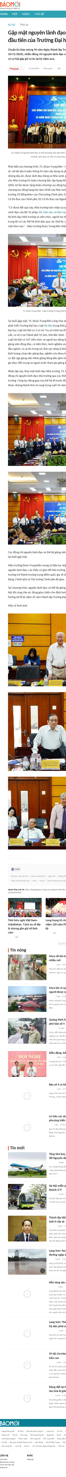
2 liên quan (47, 69)
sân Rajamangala (9, 1439)
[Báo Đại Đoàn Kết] (52, 1226)
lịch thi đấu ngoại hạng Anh (44, 1446)
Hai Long (24, 1435)
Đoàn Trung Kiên (38, 876)
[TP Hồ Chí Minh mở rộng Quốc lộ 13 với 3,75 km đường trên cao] (27, 1365)
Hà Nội (48, 325)
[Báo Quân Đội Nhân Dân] (53, 1028)
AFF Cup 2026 (48, 1439)
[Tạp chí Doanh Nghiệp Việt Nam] (52, 1363)
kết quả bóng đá (37, 1435)
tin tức (59, 1431)
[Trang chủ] (10, 5)
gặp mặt (51, 876)
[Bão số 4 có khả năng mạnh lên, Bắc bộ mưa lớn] (27, 1096)
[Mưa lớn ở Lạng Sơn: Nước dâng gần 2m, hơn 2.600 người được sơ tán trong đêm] (27, 999)
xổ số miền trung (53, 1442)
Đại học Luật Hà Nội (19, 876)
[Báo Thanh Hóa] (52, 1287)
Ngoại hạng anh (8, 1431)
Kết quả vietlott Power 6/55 (21, 1442)
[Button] (21, 68)
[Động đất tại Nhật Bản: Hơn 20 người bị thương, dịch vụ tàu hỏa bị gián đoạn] (27, 1398)
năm (34, 881)
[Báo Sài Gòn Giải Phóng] (52, 1089)
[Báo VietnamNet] (51, 997)
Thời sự (24, 24)
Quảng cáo (4, 1467)
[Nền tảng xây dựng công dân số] (27, 1293)
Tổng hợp (30, 1459)
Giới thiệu (3, 1459)
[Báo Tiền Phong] (52, 1057)
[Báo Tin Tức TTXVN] (51, 1259)
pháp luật (5, 1435)
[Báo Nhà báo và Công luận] (53, 1163)
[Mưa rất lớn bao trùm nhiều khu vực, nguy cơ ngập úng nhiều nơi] (27, 967)
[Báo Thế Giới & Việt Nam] (10, 937)
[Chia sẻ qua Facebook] (10, 857)
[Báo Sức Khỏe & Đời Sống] (52, 965)
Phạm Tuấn (23, 1439)
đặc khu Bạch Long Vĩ (35, 1431)
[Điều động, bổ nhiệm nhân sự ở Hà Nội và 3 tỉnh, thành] (27, 1064)
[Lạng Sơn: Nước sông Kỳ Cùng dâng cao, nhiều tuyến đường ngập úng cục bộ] (27, 1262)
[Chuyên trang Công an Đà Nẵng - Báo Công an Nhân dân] (48, 933)
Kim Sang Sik (35, 1439)
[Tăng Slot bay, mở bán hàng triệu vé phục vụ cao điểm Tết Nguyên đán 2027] (27, 1165)
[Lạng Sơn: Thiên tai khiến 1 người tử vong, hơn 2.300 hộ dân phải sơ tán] (27, 1333)
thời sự (61, 1446)
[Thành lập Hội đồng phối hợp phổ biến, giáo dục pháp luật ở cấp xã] (27, 1228)
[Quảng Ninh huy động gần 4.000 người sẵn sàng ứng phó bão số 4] (27, 1031)
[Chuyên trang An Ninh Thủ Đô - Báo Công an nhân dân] (51, 1125)
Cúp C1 (26, 1446)
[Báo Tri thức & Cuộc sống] (53, 1194)
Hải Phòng (39, 1442)
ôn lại (42, 881)
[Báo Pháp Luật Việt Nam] (14, 68)
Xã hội (11, 24)
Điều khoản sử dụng (7, 1462)
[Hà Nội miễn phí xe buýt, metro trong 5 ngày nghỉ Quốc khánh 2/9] (27, 1197)
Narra (59, 1435)
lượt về (18, 1446)
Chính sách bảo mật (7, 1465)
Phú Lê (15, 1435)
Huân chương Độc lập (20, 881)
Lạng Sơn (50, 1431)
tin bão (20, 1431)
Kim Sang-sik (7, 1446)
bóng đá (50, 1435)
